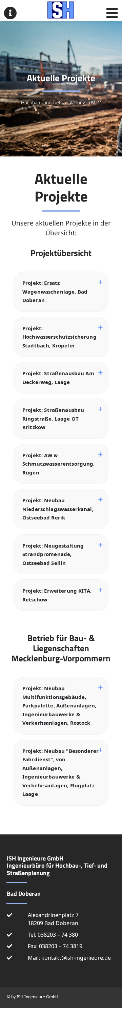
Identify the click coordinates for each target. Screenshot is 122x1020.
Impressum (97, 1011)
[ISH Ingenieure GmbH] (61, 9)
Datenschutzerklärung (52, 1011)
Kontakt (10, 1011)
